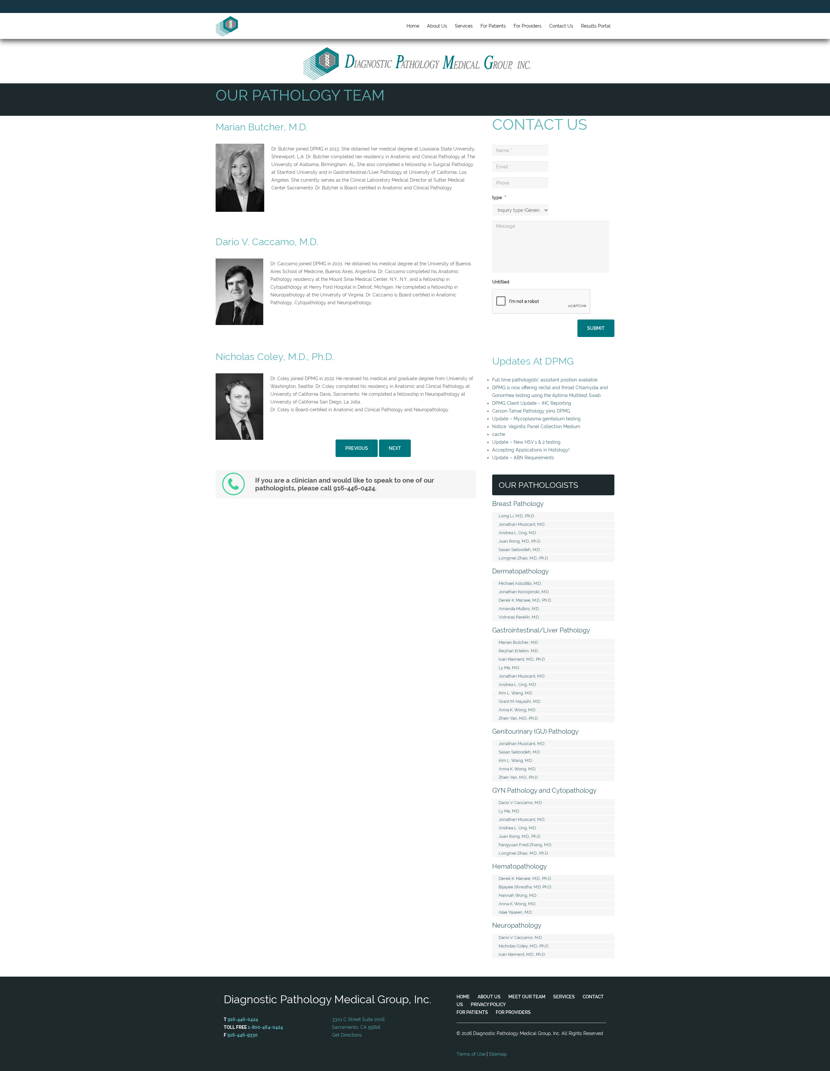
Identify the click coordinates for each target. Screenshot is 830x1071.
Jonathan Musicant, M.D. (522, 524)
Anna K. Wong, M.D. (517, 709)
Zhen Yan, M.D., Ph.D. (518, 718)
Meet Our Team (526, 996)
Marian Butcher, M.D (518, 642)
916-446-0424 (243, 1019)
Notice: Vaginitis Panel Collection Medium (536, 426)
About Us (489, 996)
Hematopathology (519, 866)
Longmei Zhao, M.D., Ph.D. (524, 558)
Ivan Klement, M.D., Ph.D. (522, 659)
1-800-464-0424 (265, 1027)
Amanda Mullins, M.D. (519, 608)
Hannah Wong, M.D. (518, 895)
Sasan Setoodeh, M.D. (519, 549)
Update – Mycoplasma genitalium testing (536, 418)
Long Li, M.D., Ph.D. (517, 515)
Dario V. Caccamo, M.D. (520, 802)
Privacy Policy (488, 1004)
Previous (356, 448)
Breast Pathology (518, 504)
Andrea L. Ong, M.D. (518, 532)
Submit (596, 328)
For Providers (513, 1012)
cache (498, 434)
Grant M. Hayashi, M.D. (520, 701)
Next (395, 448)
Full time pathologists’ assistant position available (545, 379)
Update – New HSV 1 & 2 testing (526, 442)
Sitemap (498, 1054)
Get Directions (347, 1035)
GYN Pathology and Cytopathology (544, 790)
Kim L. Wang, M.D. (516, 693)
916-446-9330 (242, 1035)
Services (564, 996)
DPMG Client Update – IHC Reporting (531, 403)
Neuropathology (516, 925)
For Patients (472, 1012)
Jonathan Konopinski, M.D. (524, 591)
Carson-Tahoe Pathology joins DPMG (531, 411)
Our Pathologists (538, 485)
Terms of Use (470, 1054)
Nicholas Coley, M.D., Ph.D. (524, 946)
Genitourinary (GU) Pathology (535, 731)
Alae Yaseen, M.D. (515, 912)
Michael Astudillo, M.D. (520, 583)
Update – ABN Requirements (523, 457)
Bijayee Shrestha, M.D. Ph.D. (525, 886)
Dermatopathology (520, 571)
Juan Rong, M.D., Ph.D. (520, 541)
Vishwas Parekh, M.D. (519, 617)
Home (463, 996)
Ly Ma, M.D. (509, 667)
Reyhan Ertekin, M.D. (519, 650)
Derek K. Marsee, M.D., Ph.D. (525, 600)
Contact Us (561, 26)
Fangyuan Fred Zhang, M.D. (525, 844)
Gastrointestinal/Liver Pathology (541, 630)
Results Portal (596, 26)
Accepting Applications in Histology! (530, 449)
